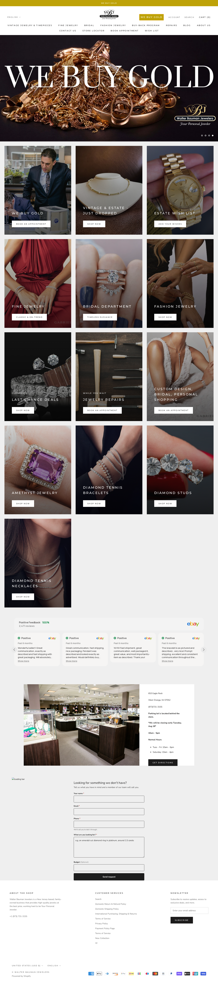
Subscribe (182, 920)
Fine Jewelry (68, 25)
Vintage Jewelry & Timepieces (30, 25)
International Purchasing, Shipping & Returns (116, 913)
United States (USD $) (26, 965)
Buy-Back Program (146, 25)
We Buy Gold (109, 3)
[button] (23, 661)
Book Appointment (125, 30)
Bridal (89, 25)
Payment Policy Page (105, 928)
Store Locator (93, 30)
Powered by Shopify (21, 976)
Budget (81, 862)
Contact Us (67, 30)
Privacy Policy (101, 923)
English (12, 17)
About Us (204, 25)
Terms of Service (102, 918)
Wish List (152, 30)
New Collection (102, 938)
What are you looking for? (85, 835)
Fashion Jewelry (113, 25)
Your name (79, 793)
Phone (77, 818)
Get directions (163, 762)
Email (77, 806)
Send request (109, 876)
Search (189, 17)
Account (174, 17)
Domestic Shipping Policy (107, 909)
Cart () (205, 17)
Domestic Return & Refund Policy (110, 904)
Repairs (171, 25)
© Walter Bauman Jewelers (31, 972)
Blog (187, 25)
